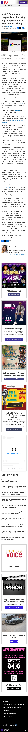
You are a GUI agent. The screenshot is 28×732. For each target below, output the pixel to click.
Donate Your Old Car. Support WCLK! (14, 636)
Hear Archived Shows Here (14, 429)
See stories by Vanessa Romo (17, 254)
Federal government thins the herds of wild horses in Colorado (12, 519)
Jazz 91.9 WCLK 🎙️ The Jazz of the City (12, 468)
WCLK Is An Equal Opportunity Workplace (12, 707)
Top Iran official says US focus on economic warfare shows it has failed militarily (12, 493)
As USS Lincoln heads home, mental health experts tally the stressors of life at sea (12, 525)
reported (17, 110)
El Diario (21, 103)
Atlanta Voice (14, 566)
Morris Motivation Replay (14, 329)
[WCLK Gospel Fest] (14, 275)
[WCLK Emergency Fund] (14, 664)
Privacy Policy (6, 710)
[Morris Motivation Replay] (14, 313)
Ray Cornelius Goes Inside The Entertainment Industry (14, 601)
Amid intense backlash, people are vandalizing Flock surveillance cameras (13, 506)
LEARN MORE (14, 641)
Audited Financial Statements (9, 713)
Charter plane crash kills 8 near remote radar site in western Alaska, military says (13, 532)
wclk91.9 (25, 468)
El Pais (6, 161)
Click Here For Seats (14, 294)
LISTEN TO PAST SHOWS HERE (14, 607)
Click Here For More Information (14, 379)
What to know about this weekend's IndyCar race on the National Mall (13, 499)
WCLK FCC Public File (7, 716)
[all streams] (26, 730)
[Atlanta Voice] (14, 554)
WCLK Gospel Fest (14, 291)
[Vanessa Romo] (4, 249)
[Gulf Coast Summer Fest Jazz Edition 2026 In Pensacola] (14, 357)
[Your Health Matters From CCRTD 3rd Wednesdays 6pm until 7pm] (14, 397)
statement (7, 187)
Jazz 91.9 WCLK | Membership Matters (14, 5)
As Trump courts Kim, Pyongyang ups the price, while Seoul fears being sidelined (13, 512)
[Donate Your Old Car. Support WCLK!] (14, 623)
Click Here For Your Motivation (14, 339)
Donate (23, 2)
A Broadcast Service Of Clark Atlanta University (13, 704)
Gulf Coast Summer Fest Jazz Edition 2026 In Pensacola (14, 374)
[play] (2, 730)
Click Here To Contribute (14, 688)
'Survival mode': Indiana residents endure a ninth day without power (12, 538)
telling (22, 170)
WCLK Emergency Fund (14, 685)
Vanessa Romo (9, 26)
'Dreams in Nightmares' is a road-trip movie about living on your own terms (12, 480)
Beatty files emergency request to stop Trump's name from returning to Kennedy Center (13, 487)
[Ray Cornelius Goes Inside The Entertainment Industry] (14, 585)
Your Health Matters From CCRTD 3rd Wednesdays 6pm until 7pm (14, 415)
